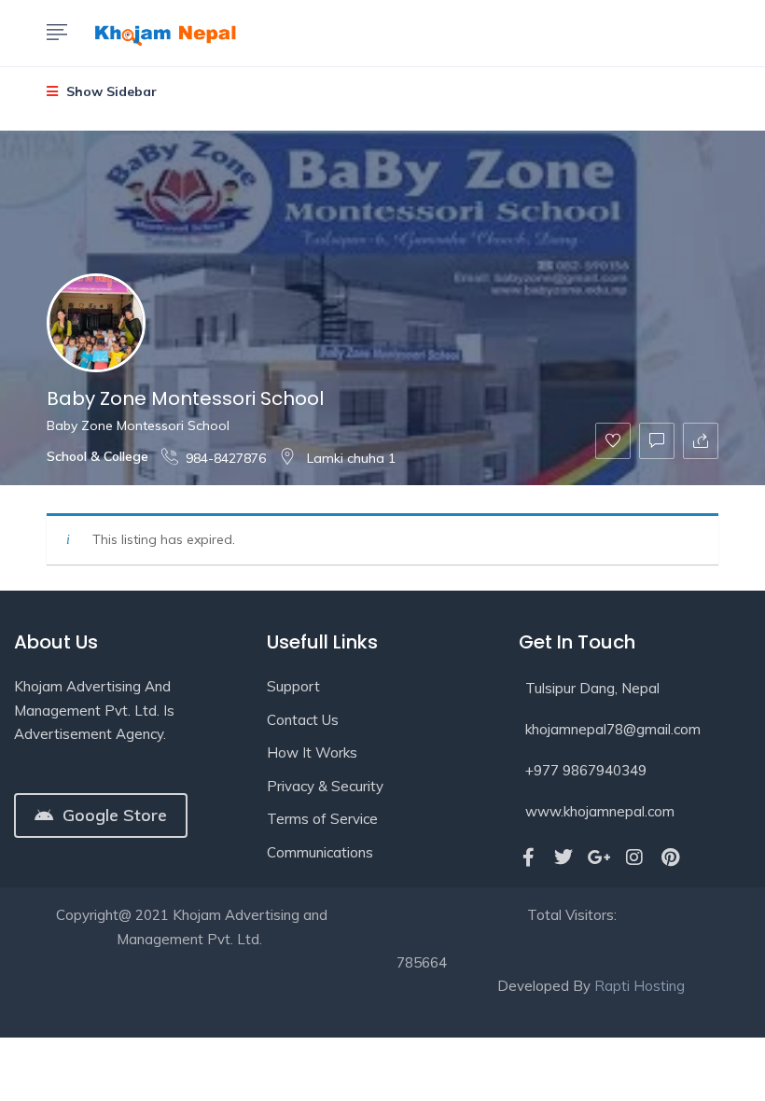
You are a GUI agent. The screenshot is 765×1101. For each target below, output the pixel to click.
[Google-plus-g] (599, 857)
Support (293, 686)
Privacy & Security (325, 786)
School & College (97, 456)
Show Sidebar (110, 91)
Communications (320, 852)
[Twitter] (563, 857)
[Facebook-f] (528, 857)
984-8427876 (226, 458)
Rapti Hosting (639, 986)
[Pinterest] (670, 857)
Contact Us (303, 720)
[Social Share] (700, 441)
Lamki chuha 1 (349, 458)
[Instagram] (634, 857)
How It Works (312, 752)
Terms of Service (322, 819)
